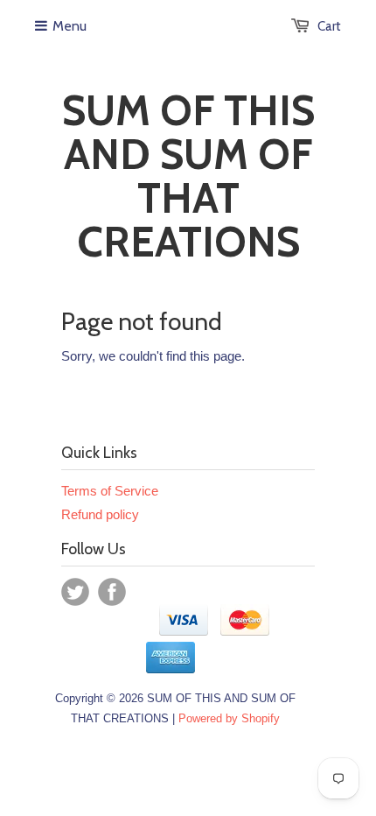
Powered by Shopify (229, 718)
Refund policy (100, 514)
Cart (329, 26)
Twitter (75, 592)
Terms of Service (109, 490)
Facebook (112, 592)
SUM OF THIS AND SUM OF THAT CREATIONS (188, 176)
